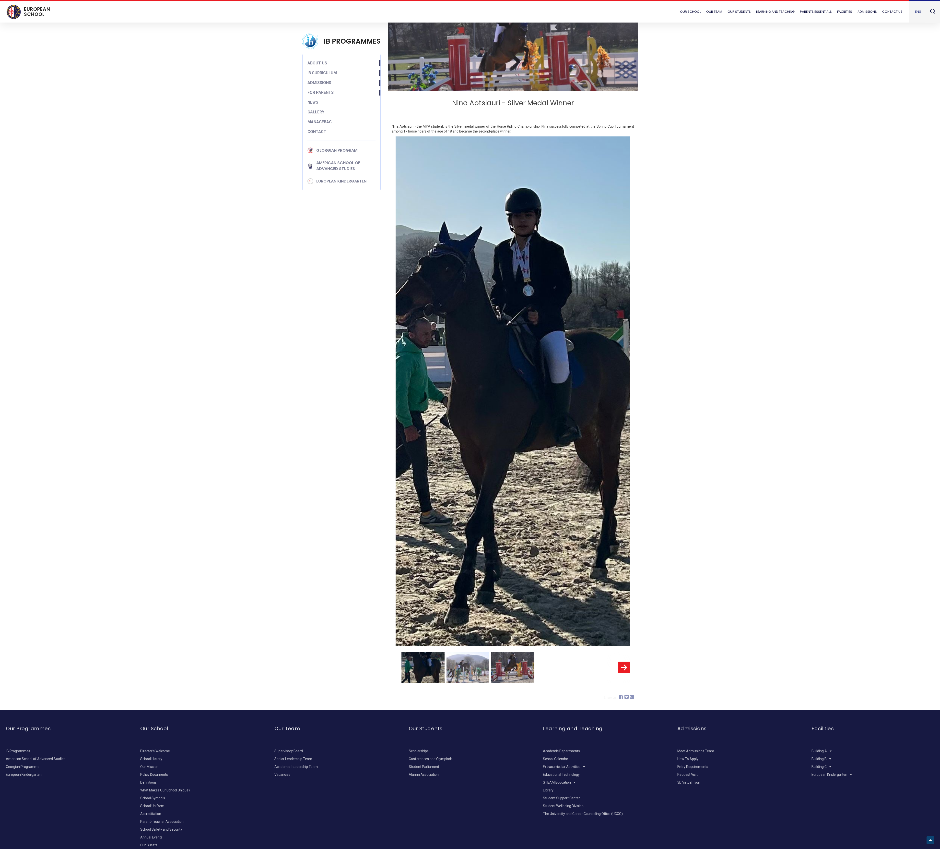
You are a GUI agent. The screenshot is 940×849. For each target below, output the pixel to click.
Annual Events (151, 837)
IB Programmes (18, 751)
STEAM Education (557, 782)
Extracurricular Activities (562, 767)
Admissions (319, 82)
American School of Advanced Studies (35, 759)
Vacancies (282, 774)
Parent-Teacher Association (162, 822)
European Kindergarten (24, 774)
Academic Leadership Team (296, 767)
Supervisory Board (288, 751)
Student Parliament (424, 767)
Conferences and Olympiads (431, 759)
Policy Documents (154, 774)
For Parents (320, 92)
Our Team (714, 11)
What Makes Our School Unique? (165, 790)
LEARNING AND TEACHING (775, 11)
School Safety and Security (161, 829)
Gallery (315, 112)
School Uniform (152, 806)
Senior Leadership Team (293, 759)
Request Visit (687, 774)
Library (548, 790)
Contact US (892, 11)
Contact (316, 131)
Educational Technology (561, 774)
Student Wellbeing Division (563, 806)
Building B (819, 759)
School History (151, 759)
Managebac (319, 122)
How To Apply (687, 759)
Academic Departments (561, 751)
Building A (819, 751)
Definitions (148, 782)
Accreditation (150, 814)
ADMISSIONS (867, 11)
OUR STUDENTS (739, 11)
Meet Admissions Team (695, 751)
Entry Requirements (692, 767)
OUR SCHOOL (690, 11)
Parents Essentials (816, 11)
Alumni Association (424, 774)
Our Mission (149, 767)
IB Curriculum (322, 73)
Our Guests (148, 845)
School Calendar (555, 759)
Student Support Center (561, 798)
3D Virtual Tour (688, 782)
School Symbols (152, 798)
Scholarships (419, 751)
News (312, 102)
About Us (317, 63)
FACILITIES (844, 11)
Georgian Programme (22, 767)
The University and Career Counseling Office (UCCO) (583, 814)
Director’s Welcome (155, 751)
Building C (819, 767)
